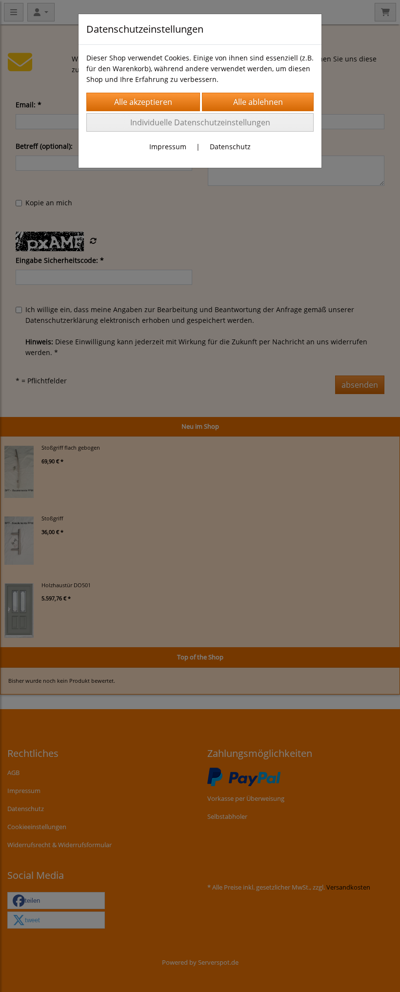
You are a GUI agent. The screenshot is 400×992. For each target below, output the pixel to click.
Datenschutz (230, 146)
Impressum (167, 146)
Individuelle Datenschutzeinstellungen (200, 122)
